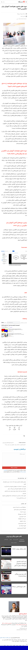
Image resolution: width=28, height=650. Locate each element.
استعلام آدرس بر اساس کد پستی (19, 507)
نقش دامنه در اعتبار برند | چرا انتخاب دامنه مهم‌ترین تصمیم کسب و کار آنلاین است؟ (14, 497)
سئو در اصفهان (23, 521)
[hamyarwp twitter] (20, 645)
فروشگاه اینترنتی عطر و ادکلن (20, 509)
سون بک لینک (23, 512)
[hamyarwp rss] (7, 645)
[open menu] (26, 2)
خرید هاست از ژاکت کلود (5, 637)
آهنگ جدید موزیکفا (22, 514)
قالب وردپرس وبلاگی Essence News (20, 575)
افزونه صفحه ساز (22, 525)
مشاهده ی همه (14, 542)
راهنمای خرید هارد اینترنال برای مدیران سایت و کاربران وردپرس (15, 492)
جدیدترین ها (22, 539)
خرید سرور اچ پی (22, 516)
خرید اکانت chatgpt (22, 519)
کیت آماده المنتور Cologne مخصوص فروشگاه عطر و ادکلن (20, 564)
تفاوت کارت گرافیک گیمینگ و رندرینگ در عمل (17, 489)
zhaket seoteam (22, 442)
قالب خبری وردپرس (22, 523)
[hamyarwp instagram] (23, 645)
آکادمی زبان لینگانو (22, 397)
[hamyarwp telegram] (14, 645)
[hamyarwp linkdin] (17, 645)
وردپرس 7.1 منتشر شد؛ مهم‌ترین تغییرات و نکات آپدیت (15, 486)
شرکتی (10, 539)
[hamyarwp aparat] (4, 645)
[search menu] (1, 2)
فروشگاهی (6, 539)
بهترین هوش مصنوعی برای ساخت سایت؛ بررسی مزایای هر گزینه (14, 483)
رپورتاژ (18, 14)
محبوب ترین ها (15, 539)
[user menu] (3, 2)
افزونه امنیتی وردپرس (21, 528)
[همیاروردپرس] (21, 2)
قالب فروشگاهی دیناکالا (18, 587)
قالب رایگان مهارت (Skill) (19, 549)
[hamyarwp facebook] (10, 645)
